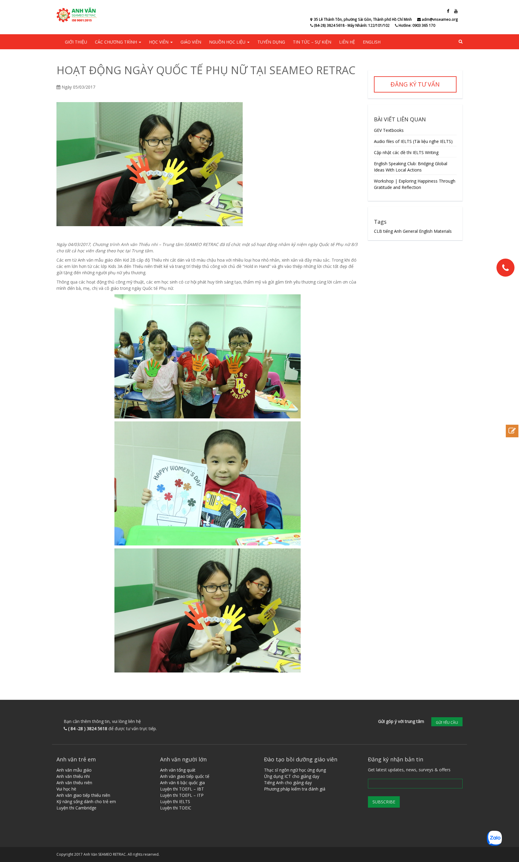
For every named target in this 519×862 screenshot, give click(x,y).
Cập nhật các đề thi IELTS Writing (406, 152)
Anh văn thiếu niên (74, 782)
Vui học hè (66, 789)
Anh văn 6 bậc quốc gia (182, 782)
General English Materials (427, 231)
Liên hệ (347, 42)
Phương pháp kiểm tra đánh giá (294, 789)
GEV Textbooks (389, 130)
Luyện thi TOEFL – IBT (182, 789)
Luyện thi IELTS (175, 801)
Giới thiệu (76, 42)
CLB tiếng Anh (388, 231)
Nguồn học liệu (228, 42)
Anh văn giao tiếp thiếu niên (83, 795)
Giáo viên (191, 42)
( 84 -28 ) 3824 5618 (87, 728)
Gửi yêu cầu (447, 722)
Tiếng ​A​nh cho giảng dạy (288, 782)
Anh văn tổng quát (178, 770)
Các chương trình (116, 42)
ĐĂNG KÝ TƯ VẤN (415, 84)
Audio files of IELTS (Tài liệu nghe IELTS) (413, 141)
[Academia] (77, 15)
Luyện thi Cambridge (76, 808)
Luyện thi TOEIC (175, 808)
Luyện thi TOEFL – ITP (182, 795)
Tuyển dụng (271, 42)
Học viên (159, 42)
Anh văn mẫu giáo (74, 770)
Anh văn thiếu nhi (73, 776)
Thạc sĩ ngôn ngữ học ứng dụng (295, 770)
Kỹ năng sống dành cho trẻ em (86, 801)
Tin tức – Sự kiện (312, 42)
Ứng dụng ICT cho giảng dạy (291, 776)
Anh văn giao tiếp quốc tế (184, 776)
